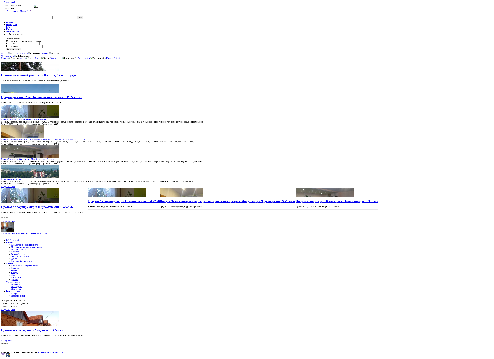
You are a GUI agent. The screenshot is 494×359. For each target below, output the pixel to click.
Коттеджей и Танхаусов (21, 261)
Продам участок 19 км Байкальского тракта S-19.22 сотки (41, 97)
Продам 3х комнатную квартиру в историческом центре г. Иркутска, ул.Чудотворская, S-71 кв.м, (43, 139)
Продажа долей (18, 296)
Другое (14, 279)
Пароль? (24, 11)
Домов (14, 259)
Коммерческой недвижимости (24, 245)
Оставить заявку (13, 282)
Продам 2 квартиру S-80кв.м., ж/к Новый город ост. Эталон (27, 159)
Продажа (5, 58)
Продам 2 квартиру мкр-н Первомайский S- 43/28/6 (23, 119)
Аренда (22, 58)
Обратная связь (13, 31)
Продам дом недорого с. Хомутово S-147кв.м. (32, 330)
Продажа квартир (8, 186)
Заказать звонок (16, 34)
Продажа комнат (18, 249)
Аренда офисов (8, 341)
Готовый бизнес (18, 254)
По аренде (15, 284)
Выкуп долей (56, 58)
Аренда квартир (8, 221)
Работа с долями (13, 291)
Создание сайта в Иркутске (51, 352)
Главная (9, 22)
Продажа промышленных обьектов (26, 247)
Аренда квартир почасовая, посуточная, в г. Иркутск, (24, 233)
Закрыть (33, 11)
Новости (45, 53)
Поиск (9, 29)
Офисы (14, 270)
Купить (38, 58)
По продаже (16, 286)
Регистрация (12, 11)
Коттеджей (16, 277)
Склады (14, 273)
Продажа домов (8, 310)
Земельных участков (20, 256)
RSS (8, 27)
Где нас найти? (84, 58)
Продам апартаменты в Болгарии (15, 179)
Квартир (15, 252)
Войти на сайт (10, 2)
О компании (22, 53)
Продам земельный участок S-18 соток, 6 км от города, (39, 75)
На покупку (16, 289)
